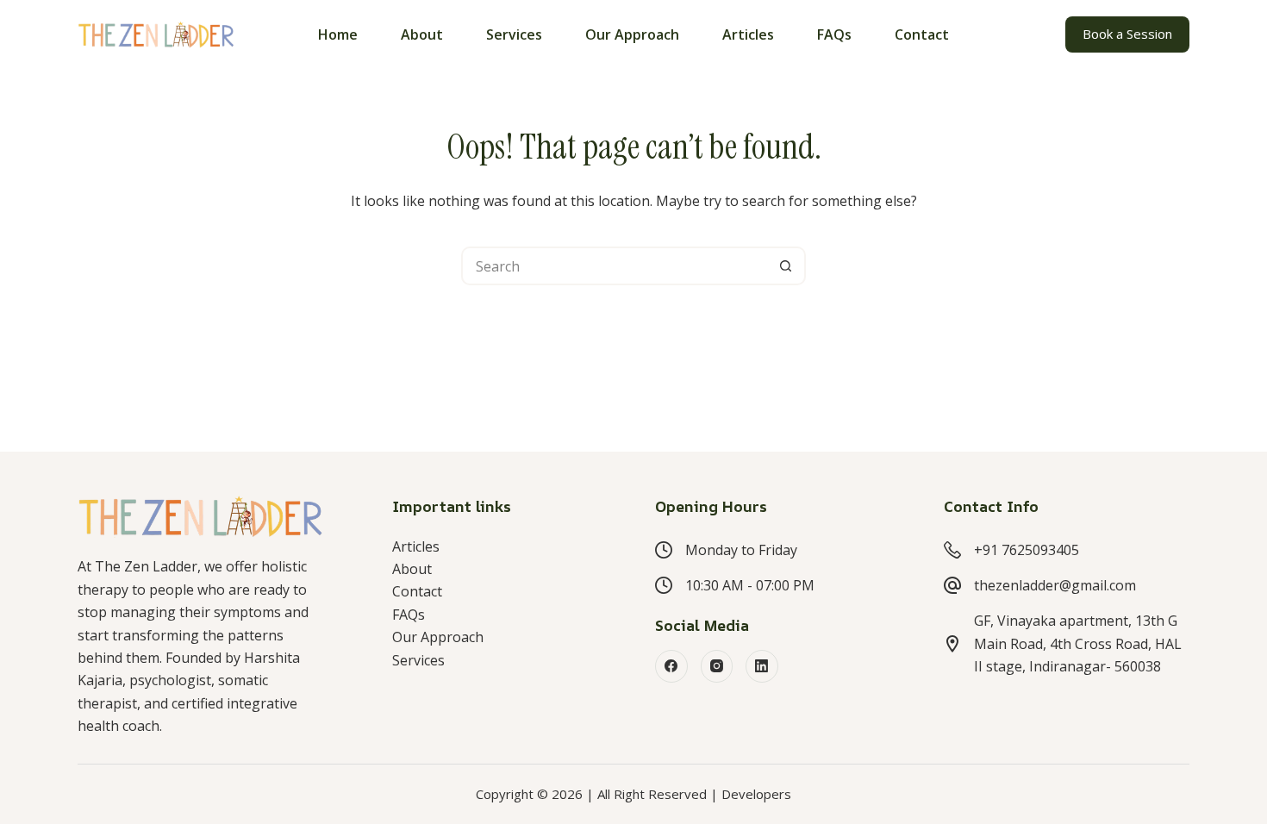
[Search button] (786, 266)
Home (338, 34)
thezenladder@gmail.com (1055, 585)
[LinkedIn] (762, 666)
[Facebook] (671, 666)
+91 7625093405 (1026, 549)
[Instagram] (717, 666)
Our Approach (632, 34)
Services (514, 34)
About (422, 34)
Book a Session (1127, 33)
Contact (922, 34)
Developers (756, 793)
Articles (748, 34)
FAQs (834, 34)
